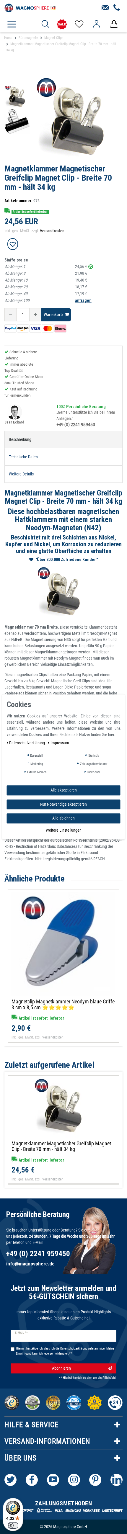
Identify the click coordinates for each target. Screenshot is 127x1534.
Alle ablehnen (63, 818)
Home (8, 38)
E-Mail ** (21, 1332)
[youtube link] (53, 1480)
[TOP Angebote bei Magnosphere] (62, 24)
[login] (96, 24)
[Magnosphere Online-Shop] (31, 7)
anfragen (83, 300)
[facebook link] (32, 1480)
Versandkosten (52, 230)
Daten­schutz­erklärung (27, 742)
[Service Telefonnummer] (117, 8)
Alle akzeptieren (64, 790)
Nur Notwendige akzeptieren (63, 804)
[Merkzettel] (78, 24)
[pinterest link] (95, 1480)
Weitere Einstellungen (64, 830)
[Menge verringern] (10, 314)
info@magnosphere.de (30, 1264)
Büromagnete (28, 38)
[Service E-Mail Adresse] (105, 8)
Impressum (60, 742)
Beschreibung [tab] (20, 439)
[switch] (13, 1525)
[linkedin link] (116, 1480)
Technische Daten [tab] (23, 456)
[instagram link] (74, 1480)
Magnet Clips (53, 38)
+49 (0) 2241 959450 (75, 424)
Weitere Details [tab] (21, 474)
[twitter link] (10, 1480)
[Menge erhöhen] (35, 314)
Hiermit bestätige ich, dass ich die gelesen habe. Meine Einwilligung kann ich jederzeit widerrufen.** (65, 1351)
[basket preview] (114, 24)
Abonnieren (61, 1368)
